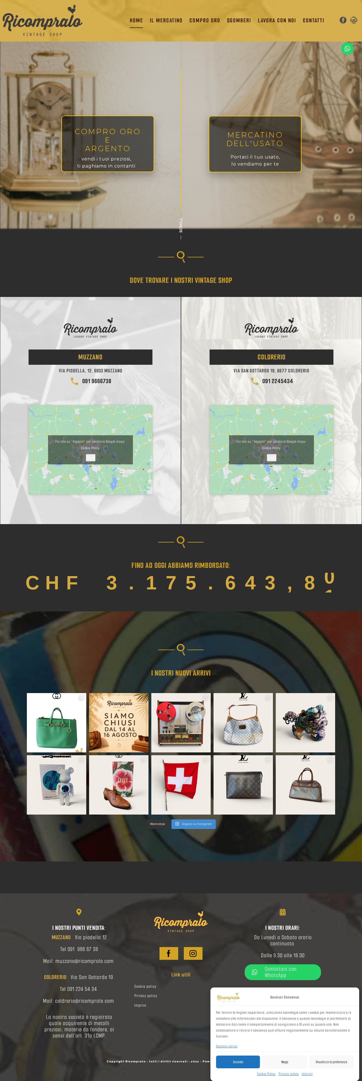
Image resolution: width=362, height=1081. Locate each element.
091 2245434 (276, 381)
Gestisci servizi (227, 1046)
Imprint (307, 1073)
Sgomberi (239, 20)
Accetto (90, 457)
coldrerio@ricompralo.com (84, 1001)
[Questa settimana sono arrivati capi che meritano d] (118, 785)
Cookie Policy (266, 1073)
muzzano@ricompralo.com (84, 961)
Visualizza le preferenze (331, 1062)
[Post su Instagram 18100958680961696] (118, 722)
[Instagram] (353, 21)
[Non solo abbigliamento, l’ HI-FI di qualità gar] (181, 722)
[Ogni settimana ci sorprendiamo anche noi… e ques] (305, 722)
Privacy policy (289, 1073)
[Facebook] (343, 21)
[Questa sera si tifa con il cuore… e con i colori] (181, 785)
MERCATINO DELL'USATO (255, 139)
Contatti (313, 20)
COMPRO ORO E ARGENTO (108, 140)
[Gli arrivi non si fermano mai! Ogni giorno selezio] (56, 722)
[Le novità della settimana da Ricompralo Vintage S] (243, 722)
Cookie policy (145, 986)
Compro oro (204, 20)
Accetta (238, 1062)
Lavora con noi (277, 20)
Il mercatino (166, 20)
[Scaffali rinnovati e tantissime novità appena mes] (243, 785)
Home (136, 20)
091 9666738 (95, 381)
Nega (284, 1062)
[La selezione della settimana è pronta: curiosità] (56, 785)
